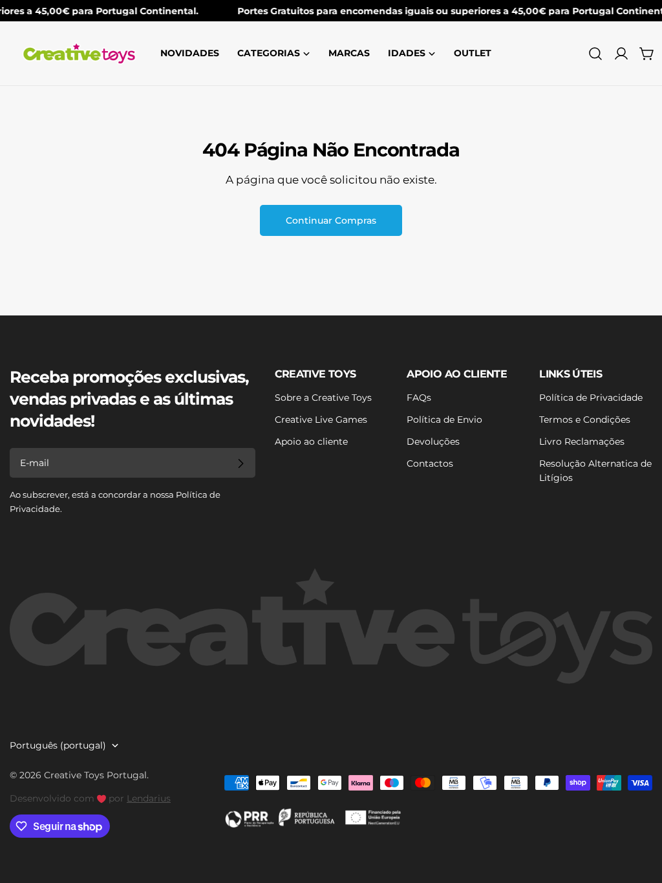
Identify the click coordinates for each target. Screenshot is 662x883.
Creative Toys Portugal (95, 775)
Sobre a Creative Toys (323, 397)
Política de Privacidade (591, 397)
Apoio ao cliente (311, 441)
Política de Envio (444, 419)
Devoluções (433, 441)
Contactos (430, 463)
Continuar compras (331, 220)
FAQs (419, 397)
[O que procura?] (595, 54)
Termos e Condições (584, 419)
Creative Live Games (321, 419)
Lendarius (149, 798)
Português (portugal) (58, 745)
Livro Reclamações (582, 441)
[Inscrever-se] (240, 463)
